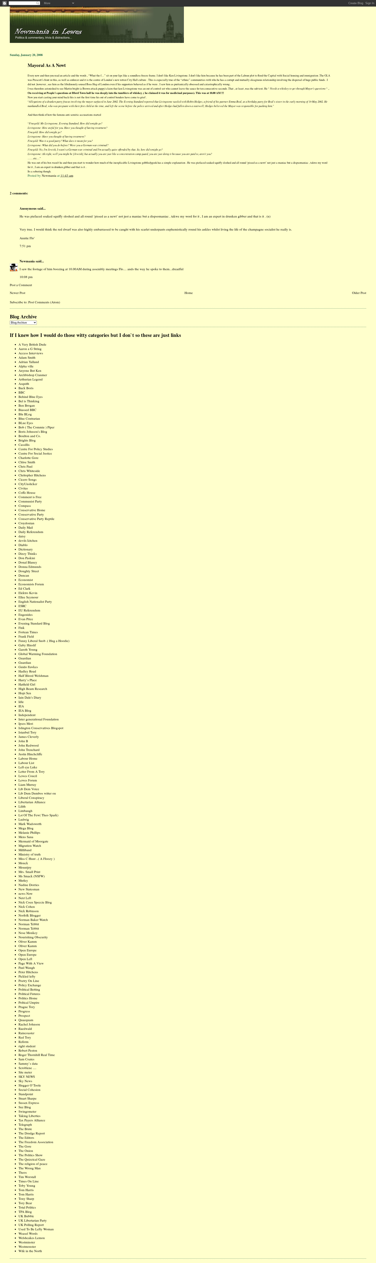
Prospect (24, 1015)
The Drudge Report (31, 1133)
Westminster (26, 1242)
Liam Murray (27, 784)
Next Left (24, 898)
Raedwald (25, 1028)
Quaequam (25, 1020)
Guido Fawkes (28, 667)
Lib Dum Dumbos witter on (37, 793)
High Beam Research (32, 688)
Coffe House (26, 492)
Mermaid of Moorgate (33, 841)
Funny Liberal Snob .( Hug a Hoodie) (43, 640)
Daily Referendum (30, 532)
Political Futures (29, 993)
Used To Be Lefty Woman (36, 1229)
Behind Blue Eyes (30, 396)
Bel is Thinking (28, 401)
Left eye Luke (27, 767)
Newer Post (17, 292)
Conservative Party (31, 514)
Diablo (23, 545)
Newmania (27, 261)
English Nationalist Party (35, 601)
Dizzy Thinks (27, 553)
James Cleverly (28, 736)
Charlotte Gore (28, 457)
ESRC (22, 606)
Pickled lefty (26, 976)
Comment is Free (30, 497)
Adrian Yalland (28, 362)
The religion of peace (32, 1163)
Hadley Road (27, 671)
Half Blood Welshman (33, 675)
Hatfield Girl (26, 684)
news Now (25, 893)
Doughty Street (28, 571)
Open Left (25, 959)
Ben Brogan (26, 405)
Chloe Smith (26, 462)
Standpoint (25, 1094)
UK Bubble (26, 1216)
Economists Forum (31, 584)
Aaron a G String (30, 348)
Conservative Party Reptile (36, 518)
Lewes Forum (27, 780)
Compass (24, 505)
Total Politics (27, 1207)
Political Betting (29, 989)
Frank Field (26, 636)
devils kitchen (27, 540)
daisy (22, 536)
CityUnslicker (27, 484)
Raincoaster (26, 1033)
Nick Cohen (26, 906)
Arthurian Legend (30, 379)
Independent (26, 715)
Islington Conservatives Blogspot (40, 728)
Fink (21, 627)
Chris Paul (25, 466)
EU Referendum (29, 610)
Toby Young (26, 1185)
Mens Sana (25, 837)
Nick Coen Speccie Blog (35, 902)
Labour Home (27, 758)
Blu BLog (25, 414)
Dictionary (25, 549)
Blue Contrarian (29, 418)
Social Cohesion (29, 1089)
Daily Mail (25, 527)
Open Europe (27, 950)
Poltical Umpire (28, 1002)
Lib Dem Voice (28, 789)
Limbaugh (25, 810)
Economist (25, 579)
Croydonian (26, 523)
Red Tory (24, 1037)
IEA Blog (24, 710)
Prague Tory (26, 1007)
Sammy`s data (28, 1063)
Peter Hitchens (28, 972)
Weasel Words (28, 1233)
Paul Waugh (26, 967)
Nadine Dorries (28, 885)
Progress (24, 1011)
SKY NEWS (26, 1076)
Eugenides (25, 614)
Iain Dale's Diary (29, 697)
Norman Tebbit (28, 924)
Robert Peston (27, 1050)
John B (23, 741)
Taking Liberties (29, 1116)
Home (189, 292)
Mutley (23, 880)
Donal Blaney (27, 562)
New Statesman (28, 889)
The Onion (25, 1150)
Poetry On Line (28, 980)
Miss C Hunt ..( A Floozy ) (36, 858)
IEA (21, 706)
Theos (22, 1172)
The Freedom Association (35, 1142)
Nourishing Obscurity (33, 937)
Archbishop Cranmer (32, 375)
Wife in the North (30, 1251)
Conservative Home (31, 510)
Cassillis (24, 444)
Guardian (24, 658)
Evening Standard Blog (34, 623)
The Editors (26, 1137)
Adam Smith (26, 357)
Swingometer (27, 1111)
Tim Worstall (27, 1177)
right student (26, 1046)
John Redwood (28, 745)
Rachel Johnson (29, 1024)
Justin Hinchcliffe (30, 754)
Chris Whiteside (29, 471)
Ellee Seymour (28, 597)
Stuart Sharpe (27, 1098)
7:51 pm (25, 246)
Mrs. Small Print (29, 871)
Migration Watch (29, 845)
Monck (23, 863)
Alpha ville (26, 366)
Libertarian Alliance (31, 802)
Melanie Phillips (29, 832)
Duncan (23, 575)
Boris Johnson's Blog (32, 431)
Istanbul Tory (27, 732)
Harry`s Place (27, 680)
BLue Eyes (25, 423)
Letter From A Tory (31, 771)
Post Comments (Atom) (44, 302)
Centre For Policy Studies (35, 449)
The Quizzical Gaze (31, 1159)
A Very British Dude (32, 344)
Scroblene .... (27, 1068)
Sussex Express (28, 1102)
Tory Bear (25, 1203)
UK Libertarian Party (32, 1220)
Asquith (23, 383)
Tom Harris (26, 1190)
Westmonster (27, 1246)
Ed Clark (24, 588)
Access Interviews (30, 353)
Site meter (25, 1072)
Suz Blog (24, 1107)
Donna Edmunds (29, 566)
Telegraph (25, 1124)
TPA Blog (25, 1211)
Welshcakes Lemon (31, 1238)
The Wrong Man (29, 1168)
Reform (23, 1041)
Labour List (26, 763)
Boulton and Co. (29, 436)
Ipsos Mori (25, 723)
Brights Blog (27, 440)
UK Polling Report (31, 1224)
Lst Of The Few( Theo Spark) (38, 815)
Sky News (25, 1081)
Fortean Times (28, 632)
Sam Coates (26, 1059)
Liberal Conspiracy (31, 797)
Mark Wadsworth (30, 824)
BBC (21, 392)
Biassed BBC (27, 409)
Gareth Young (27, 649)
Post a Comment (21, 285)
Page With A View (31, 963)
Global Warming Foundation (37, 654)
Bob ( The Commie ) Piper (36, 427)
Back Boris (26, 388)
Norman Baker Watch (33, 919)
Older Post (359, 292)
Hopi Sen (24, 693)
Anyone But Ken (29, 370)
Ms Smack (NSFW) (31, 876)
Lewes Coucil (27, 776)
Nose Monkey (28, 932)
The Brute (25, 1129)
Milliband (25, 850)
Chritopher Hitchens (32, 475)
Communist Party (30, 501)
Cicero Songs (27, 479)
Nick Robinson (28, 911)
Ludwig (23, 819)
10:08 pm (26, 277)
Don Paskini (26, 558)
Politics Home (27, 998)
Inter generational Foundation (38, 719)
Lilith (22, 806)
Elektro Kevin (27, 593)
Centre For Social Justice (35, 453)
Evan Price (25, 619)
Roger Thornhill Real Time (36, 1054)
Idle (21, 701)
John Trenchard (29, 749)
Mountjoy (25, 867)
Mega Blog (26, 828)
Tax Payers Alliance (31, 1120)
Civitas (23, 488)
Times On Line (28, 1181)
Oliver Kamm (27, 941)
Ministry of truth (29, 854)
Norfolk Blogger (29, 915)
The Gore (24, 1146)
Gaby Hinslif (27, 645)
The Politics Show (30, 1155)
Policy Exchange (29, 985)
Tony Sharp (26, 1198)
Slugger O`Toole (29, 1085)
